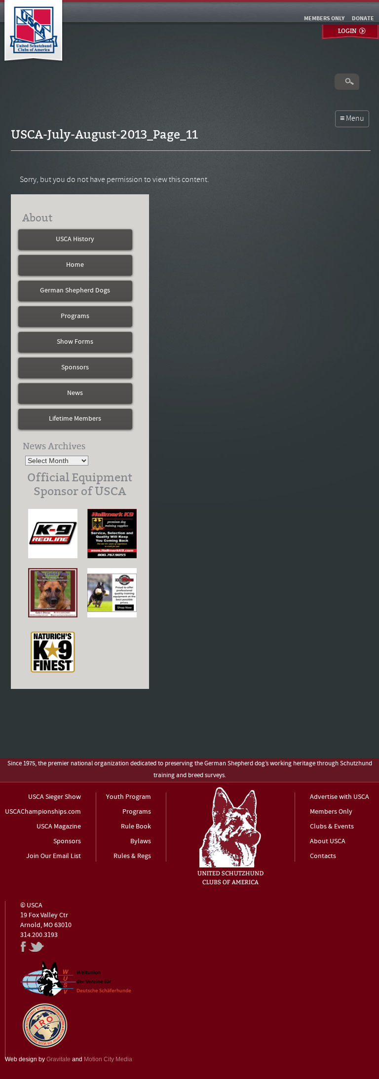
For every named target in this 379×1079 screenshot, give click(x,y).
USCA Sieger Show (54, 797)
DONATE (363, 19)
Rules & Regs (132, 856)
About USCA (327, 841)
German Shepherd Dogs (75, 290)
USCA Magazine (59, 826)
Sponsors (75, 367)
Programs (75, 316)
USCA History (75, 239)
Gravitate (58, 1059)
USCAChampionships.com (43, 812)
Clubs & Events (332, 826)
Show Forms (75, 342)
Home (75, 265)
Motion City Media (108, 1059)
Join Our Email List (53, 856)
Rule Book (136, 826)
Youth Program (128, 797)
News (75, 393)
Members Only (331, 812)
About (37, 218)
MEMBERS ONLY (324, 19)
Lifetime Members (75, 419)
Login (347, 31)
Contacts (323, 856)
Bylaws (140, 841)
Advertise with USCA (339, 797)
